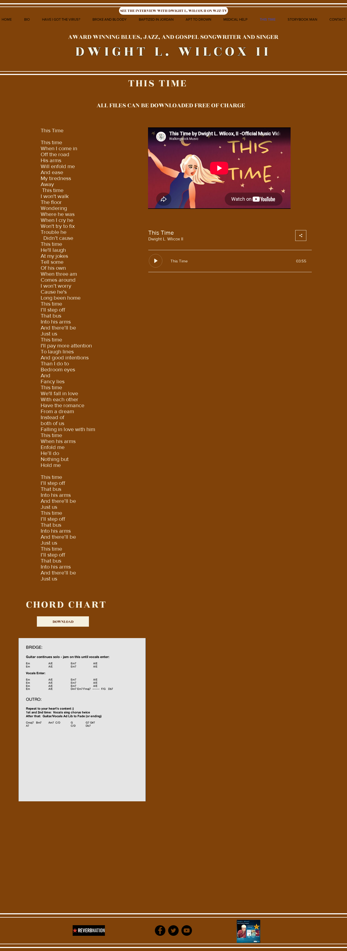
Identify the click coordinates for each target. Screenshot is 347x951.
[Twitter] (173, 930)
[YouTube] (186, 930)
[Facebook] (160, 930)
